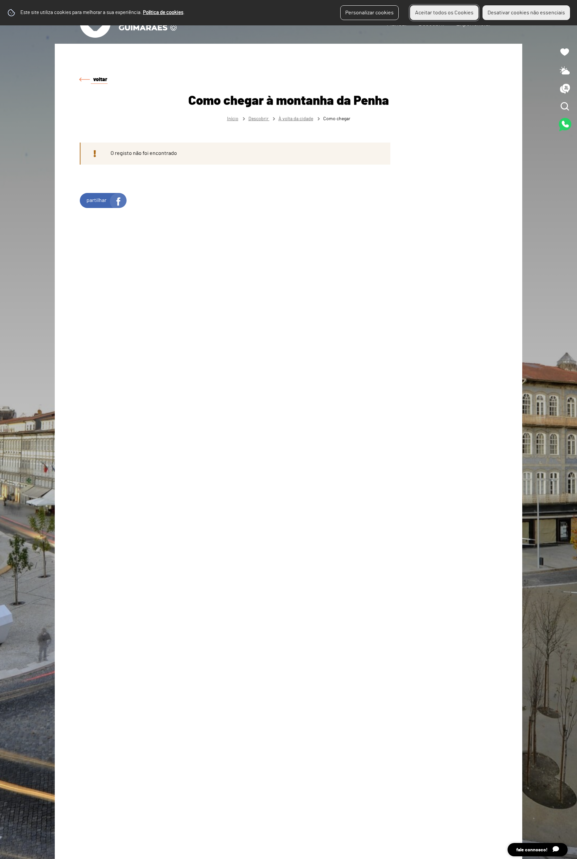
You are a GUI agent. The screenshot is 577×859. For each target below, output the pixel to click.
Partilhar (96, 200)
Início (232, 118)
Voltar (100, 79)
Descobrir (258, 118)
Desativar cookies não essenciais (526, 12)
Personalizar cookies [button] (369, 12)
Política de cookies (163, 12)
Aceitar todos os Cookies (444, 12)
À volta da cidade (295, 118)
